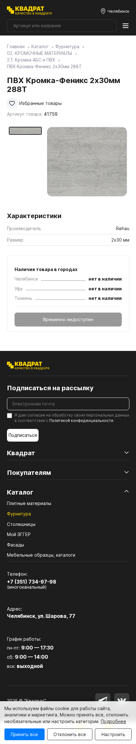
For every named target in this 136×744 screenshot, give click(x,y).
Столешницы (21, 524)
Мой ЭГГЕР (19, 534)
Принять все (24, 734)
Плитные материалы (29, 503)
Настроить (113, 734)
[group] (87, 167)
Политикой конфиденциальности (81, 420)
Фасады (15, 544)
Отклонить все (69, 734)
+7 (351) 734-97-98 (31, 582)
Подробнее (113, 721)
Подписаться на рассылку (50, 388)
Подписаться (23, 435)
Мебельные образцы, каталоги (41, 555)
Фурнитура (19, 513)
